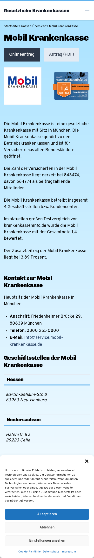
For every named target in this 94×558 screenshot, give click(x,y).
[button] (86, 461)
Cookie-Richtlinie (29, 551)
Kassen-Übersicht (33, 26)
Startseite (11, 26)
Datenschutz (51, 551)
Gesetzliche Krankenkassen (36, 10)
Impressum (68, 551)
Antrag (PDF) (61, 55)
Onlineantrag (21, 55)
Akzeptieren (47, 514)
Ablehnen (47, 527)
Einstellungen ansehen (47, 541)
